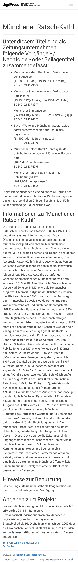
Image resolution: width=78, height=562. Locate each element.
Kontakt (69, 559)
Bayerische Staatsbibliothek (28, 554)
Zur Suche (8, 546)
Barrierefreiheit (54, 559)
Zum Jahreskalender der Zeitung (21, 542)
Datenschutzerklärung (31, 559)
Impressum (10, 559)
